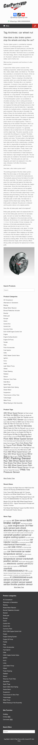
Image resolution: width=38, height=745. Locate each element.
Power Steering (8, 371)
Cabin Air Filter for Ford (11, 424)
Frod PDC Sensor (24, 436)
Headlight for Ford (29, 448)
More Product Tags (9, 478)
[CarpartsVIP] (19, 5)
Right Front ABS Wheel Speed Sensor (18, 464)
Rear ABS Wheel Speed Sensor (18, 460)
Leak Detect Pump (9, 366)
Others (5, 369)
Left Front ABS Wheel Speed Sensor (17, 450)
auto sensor (9, 527)
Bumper (6, 318)
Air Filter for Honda (23, 415)
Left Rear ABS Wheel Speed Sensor (17, 453)
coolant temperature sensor (15, 557)
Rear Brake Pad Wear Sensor (15, 463)
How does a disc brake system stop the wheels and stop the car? (19, 38)
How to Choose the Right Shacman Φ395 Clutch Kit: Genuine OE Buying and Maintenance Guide (19, 489)
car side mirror (15, 546)
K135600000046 (18, 577)
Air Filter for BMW (11, 415)
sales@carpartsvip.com (19, 17)
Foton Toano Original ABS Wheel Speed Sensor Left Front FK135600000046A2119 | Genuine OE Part (19, 498)
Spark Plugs (7, 384)
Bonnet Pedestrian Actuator (12, 310)
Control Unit (7, 326)
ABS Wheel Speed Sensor (13, 413)
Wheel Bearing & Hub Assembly (13, 403)
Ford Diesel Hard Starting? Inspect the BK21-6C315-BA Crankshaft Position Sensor (19, 509)
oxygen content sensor (15, 581)
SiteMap (5, 714)
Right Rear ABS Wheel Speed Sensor (18, 466)
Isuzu (5, 361)
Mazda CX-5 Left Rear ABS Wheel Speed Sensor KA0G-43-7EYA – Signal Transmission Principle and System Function (19, 503)
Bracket (6, 313)
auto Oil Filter (26, 525)
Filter (5, 345)
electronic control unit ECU (20, 563)
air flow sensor (19, 520)
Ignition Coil (12, 575)
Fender (6, 342)
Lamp (5, 363)
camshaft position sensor (16, 534)
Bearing (6, 305)
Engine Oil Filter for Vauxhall (10, 436)
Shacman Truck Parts (10, 379)
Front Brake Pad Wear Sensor (18, 446)
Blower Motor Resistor (10, 308)
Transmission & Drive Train (11, 395)
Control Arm (7, 324)
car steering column (12, 549)
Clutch (5, 321)
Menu (7, 26)
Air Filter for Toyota (21, 417)
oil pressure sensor (20, 579)
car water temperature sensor (17, 552)
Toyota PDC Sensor (13, 470)
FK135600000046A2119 (15, 570)
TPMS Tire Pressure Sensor (17, 471)
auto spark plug (20, 530)
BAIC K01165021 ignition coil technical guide (22, 532)
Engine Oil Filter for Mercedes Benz (19, 434)
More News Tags (19, 587)
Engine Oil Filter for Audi (14, 430)
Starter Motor (7, 390)
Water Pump (7, 400)
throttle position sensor (22, 584)
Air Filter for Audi (28, 413)
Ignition (6, 358)
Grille (5, 353)
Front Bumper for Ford (16, 448)
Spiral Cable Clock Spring (11, 387)
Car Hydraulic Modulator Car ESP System (19, 540)
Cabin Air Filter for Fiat (27, 422)
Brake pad (7, 316)
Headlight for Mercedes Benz (11, 450)
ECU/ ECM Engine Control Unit (13, 332)
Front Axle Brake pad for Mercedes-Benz (15, 441)
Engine (6, 334)
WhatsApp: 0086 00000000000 (19, 21)
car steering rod (21, 549)
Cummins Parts (8, 329)
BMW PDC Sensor (15, 419)
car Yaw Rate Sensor (13, 556)
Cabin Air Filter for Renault (16, 428)
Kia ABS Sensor (23, 450)
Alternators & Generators (11, 303)
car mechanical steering (23, 542)
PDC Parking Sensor (17, 458)
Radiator (6, 374)
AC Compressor (8, 300)
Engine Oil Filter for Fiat (12, 432)
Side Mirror (7, 382)
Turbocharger (7, 398)
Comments (8, 719)
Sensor (6, 376)
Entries (6, 717)
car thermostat (14, 551)
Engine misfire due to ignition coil (11, 566)
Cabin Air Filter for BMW (13, 422)
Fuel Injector (7, 350)
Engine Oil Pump (8, 340)
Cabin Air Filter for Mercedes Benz (18, 426)
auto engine (14, 525)
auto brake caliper (18, 521)
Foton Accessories (9, 347)
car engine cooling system (17, 536)
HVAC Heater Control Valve (12, 355)
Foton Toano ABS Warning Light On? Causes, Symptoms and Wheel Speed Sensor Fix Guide (17, 493)
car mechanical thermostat (18, 543)
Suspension (7, 392)
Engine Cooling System (10, 337)
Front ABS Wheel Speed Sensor (18, 438)
